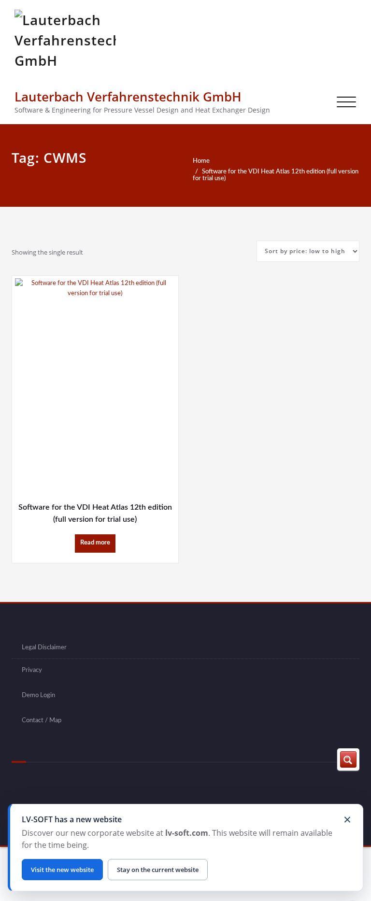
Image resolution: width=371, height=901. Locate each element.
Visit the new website (62, 869)
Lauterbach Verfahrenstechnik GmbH (128, 96)
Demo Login (38, 695)
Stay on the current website (158, 869)
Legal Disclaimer (44, 647)
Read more (95, 542)
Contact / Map (41, 720)
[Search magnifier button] (348, 759)
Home (201, 160)
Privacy (32, 670)
